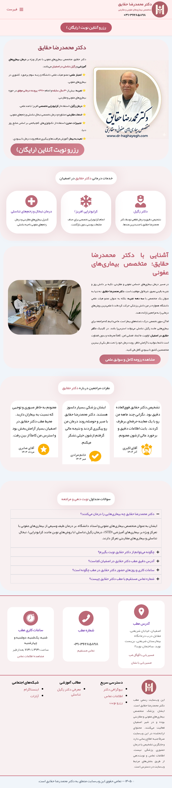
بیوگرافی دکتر (113, 689)
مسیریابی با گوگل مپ (141, 655)
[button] (86, 27)
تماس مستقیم (86, 650)
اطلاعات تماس (113, 696)
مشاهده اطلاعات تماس (30, 656)
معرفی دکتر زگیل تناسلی (69, 692)
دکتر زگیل (141, 211)
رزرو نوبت (116, 702)
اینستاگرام (31, 689)
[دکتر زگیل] (140, 201)
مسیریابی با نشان (141, 663)
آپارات (34, 696)
